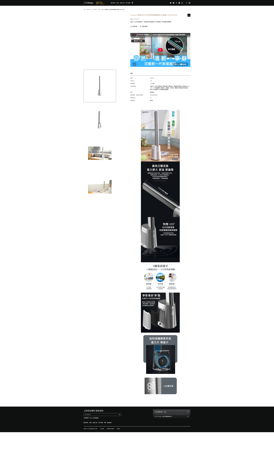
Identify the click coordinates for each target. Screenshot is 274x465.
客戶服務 (128, 3)
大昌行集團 (102, 428)
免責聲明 (118, 428)
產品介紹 (122, 3)
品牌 (118, 3)
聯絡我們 (109, 422)
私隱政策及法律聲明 (110, 428)
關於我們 (113, 3)
